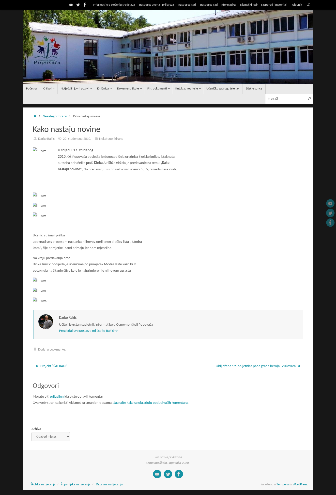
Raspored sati (187, 4)
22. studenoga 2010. (77, 139)
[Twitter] (78, 4)
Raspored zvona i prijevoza (156, 4)
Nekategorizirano (55, 116)
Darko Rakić (46, 139)
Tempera (282, 484)
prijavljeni (57, 397)
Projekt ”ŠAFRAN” (53, 366)
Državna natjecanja (109, 484)
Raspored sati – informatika (218, 4)
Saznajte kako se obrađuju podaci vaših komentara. (151, 403)
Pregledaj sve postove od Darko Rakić (88, 331)
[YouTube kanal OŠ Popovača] (71, 4)
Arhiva (36, 429)
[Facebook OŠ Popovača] (84, 4)
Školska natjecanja (43, 484)
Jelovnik (297, 4)
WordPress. (300, 484)
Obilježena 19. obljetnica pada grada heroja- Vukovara (256, 366)
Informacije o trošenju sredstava (114, 4)
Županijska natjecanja (76, 484)
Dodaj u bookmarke (51, 349)
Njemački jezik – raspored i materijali (263, 4)
